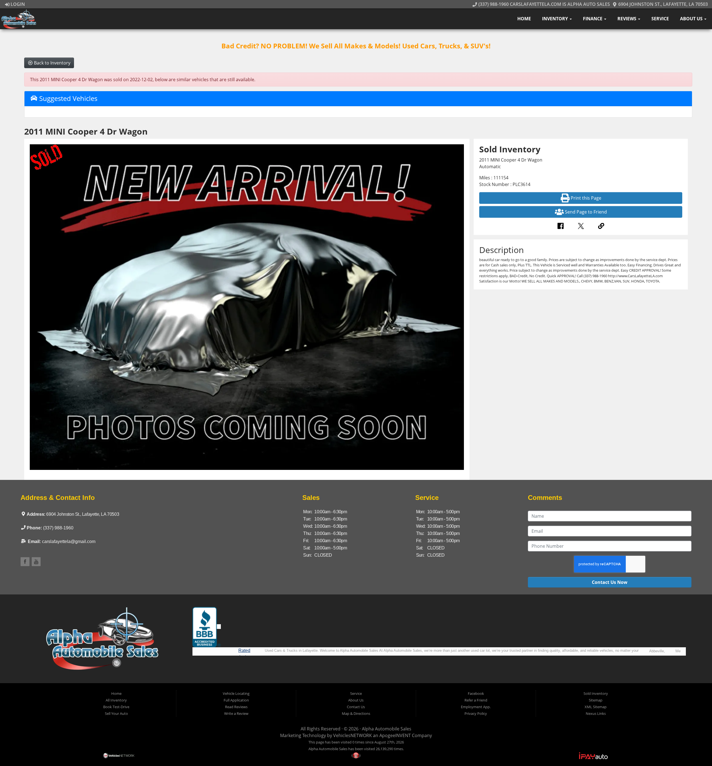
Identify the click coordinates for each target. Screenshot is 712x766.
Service (660, 19)
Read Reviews (236, 706)
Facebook (476, 693)
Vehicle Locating (236, 693)
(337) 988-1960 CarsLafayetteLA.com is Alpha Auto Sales (543, 4)
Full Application (236, 700)
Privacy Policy (475, 713)
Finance (593, 19)
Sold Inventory (596, 693)
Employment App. (476, 706)
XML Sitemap (596, 706)
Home (524, 19)
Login (17, 4)
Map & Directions (356, 713)
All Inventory (116, 700)
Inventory (555, 19)
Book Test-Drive (116, 706)
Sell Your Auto (116, 713)
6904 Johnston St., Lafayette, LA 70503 (662, 4)
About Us (692, 19)
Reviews (627, 19)
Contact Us (356, 706)
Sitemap (595, 700)
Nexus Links (596, 713)
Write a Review (236, 713)
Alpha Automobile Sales (386, 729)
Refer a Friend (475, 700)
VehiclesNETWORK (352, 735)
